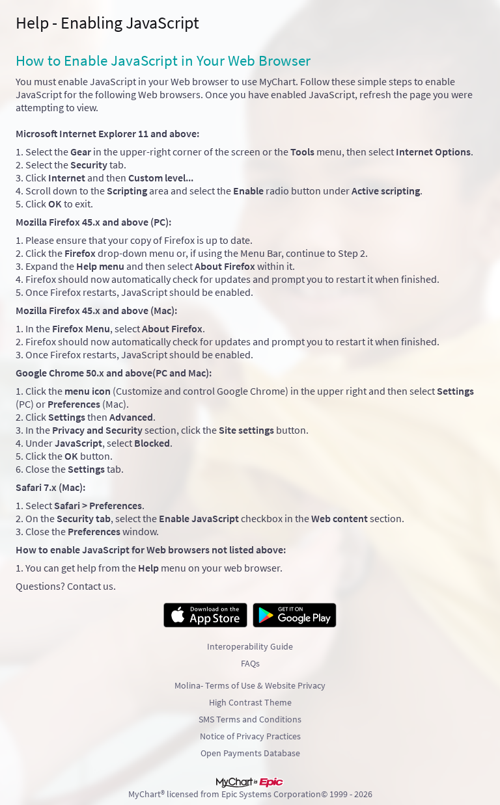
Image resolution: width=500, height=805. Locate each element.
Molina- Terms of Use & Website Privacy (250, 685)
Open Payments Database (250, 753)
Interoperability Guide (250, 646)
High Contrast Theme (250, 702)
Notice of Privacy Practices (250, 736)
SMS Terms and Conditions (250, 719)
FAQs (250, 663)
